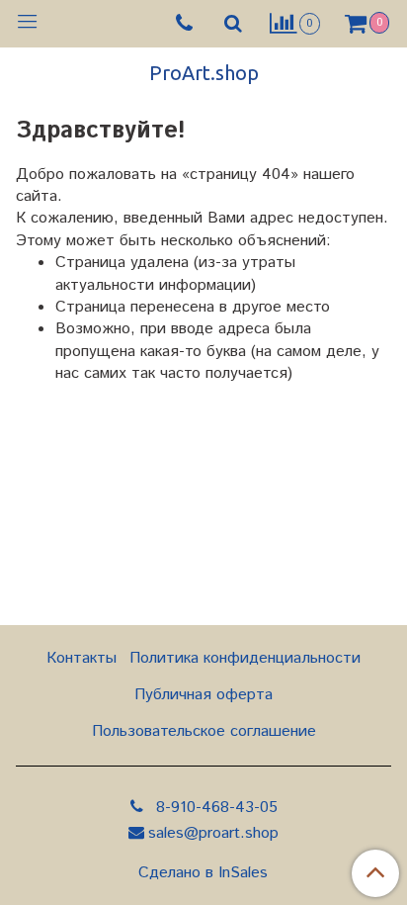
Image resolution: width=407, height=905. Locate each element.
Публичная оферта (203, 694)
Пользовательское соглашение (204, 731)
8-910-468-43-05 (214, 807)
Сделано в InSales (203, 873)
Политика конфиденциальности (245, 658)
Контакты (81, 658)
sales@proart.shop (213, 833)
